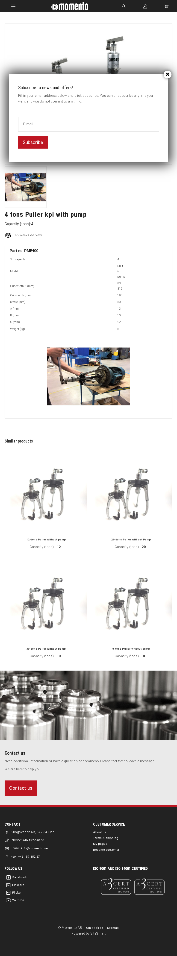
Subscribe (33, 142)
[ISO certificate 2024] (132, 886)
